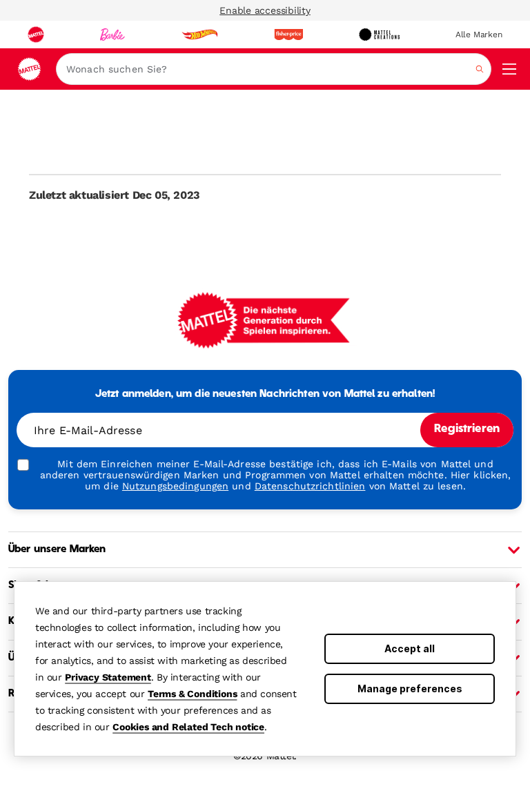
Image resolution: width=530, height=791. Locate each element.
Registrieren (467, 429)
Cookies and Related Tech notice (188, 726)
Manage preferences (409, 688)
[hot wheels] (199, 34)
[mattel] (36, 34)
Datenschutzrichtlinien (310, 485)
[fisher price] (288, 34)
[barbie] (112, 34)
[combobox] (273, 69)
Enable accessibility (265, 10)
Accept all (409, 648)
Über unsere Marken (57, 549)
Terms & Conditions (192, 693)
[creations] (379, 34)
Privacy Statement (108, 677)
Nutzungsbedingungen (175, 485)
